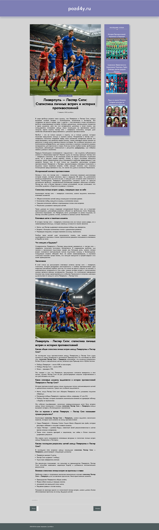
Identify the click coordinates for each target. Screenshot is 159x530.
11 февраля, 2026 (65, 95)
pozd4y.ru (79, 8)
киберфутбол (79, 148)
